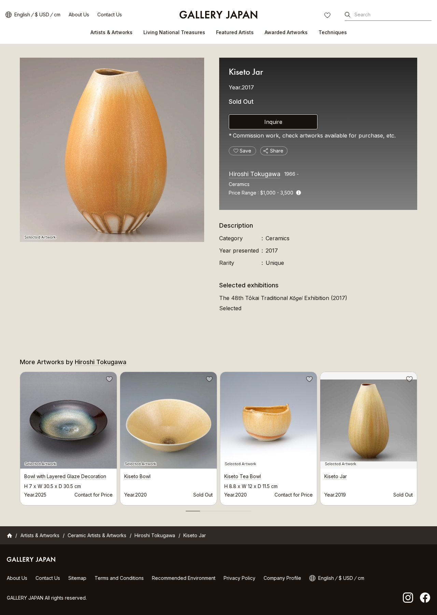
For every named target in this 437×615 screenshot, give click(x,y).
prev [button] (20, 437)
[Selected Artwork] (112, 150)
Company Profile (282, 578)
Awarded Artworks (286, 32)
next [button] (417, 437)
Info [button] (298, 192)
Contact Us (109, 14)
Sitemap (77, 578)
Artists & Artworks (111, 32)
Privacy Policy (239, 578)
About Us (79, 14)
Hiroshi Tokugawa (254, 173)
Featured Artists (235, 32)
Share (276, 151)
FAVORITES (328, 16)
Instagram (408, 597)
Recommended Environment (183, 578)
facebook (425, 597)
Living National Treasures (174, 32)
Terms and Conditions (119, 578)
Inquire (273, 121)
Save (108, 380)
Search (362, 14)
